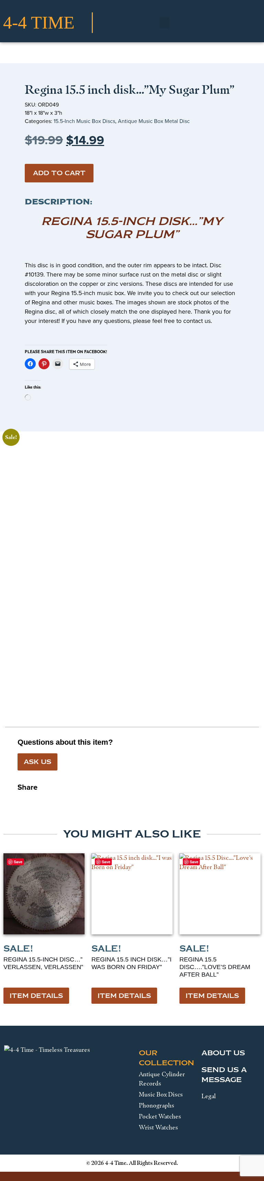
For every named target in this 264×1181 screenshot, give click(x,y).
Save (18, 861)
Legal (208, 1096)
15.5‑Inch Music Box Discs (84, 121)
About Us (223, 1052)
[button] (164, 23)
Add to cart (59, 173)
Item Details (36, 996)
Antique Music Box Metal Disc (154, 121)
